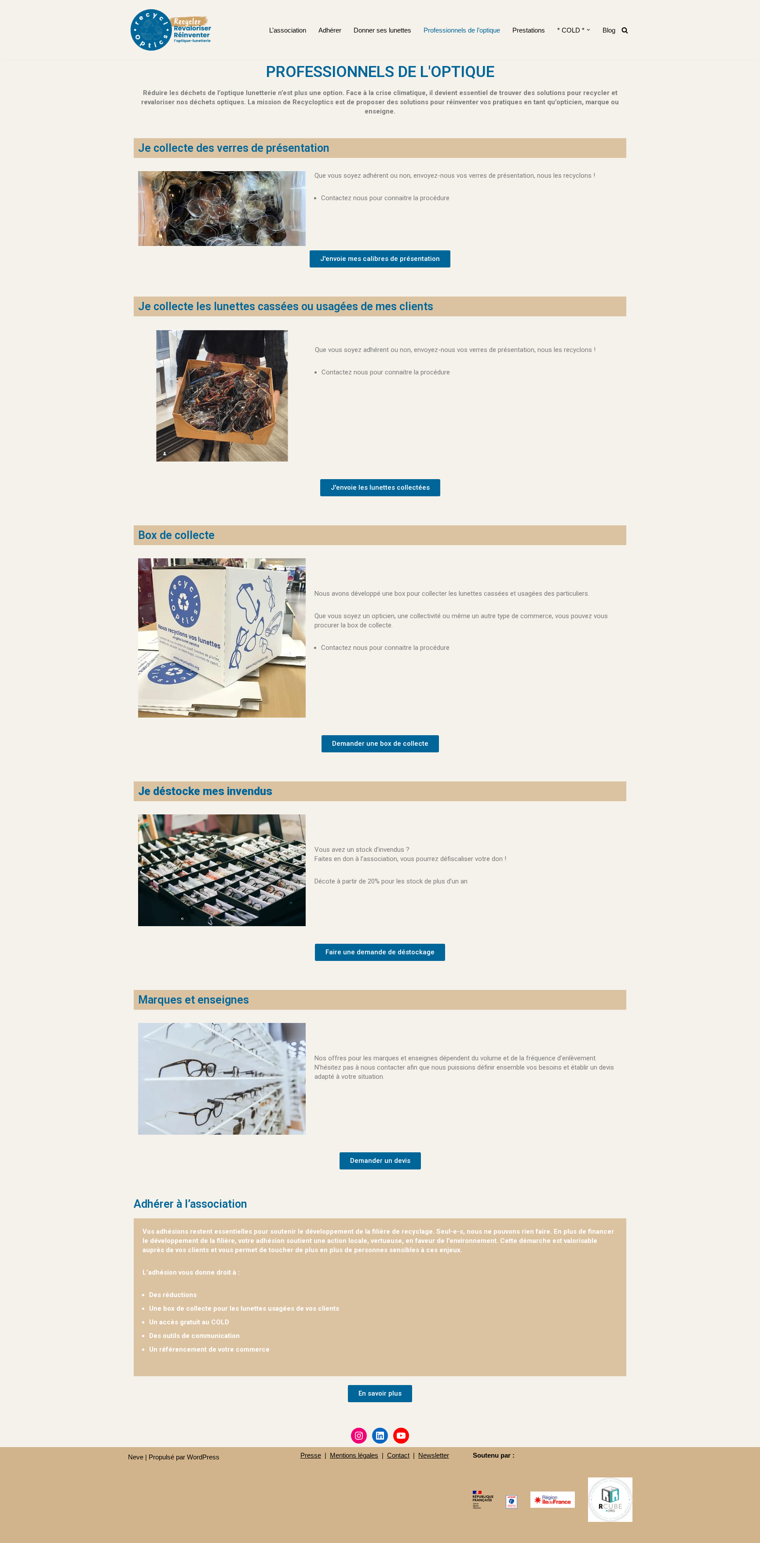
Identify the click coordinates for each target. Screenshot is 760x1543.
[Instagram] (359, 1436)
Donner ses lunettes (382, 30)
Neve (135, 1457)
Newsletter (433, 1455)
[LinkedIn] (380, 1436)
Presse (310, 1455)
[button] (588, 30)
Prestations (528, 30)
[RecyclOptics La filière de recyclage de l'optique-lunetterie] (172, 30)
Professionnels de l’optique (462, 30)
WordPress (203, 1457)
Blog (609, 30)
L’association (287, 30)
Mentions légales (354, 1455)
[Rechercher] (624, 30)
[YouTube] (401, 1436)
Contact (398, 1455)
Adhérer (329, 30)
